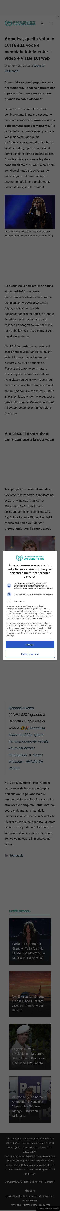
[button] (30, 601)
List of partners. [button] (36, 618)
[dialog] (30, 605)
